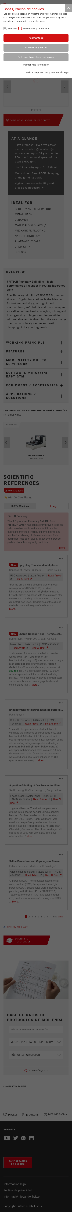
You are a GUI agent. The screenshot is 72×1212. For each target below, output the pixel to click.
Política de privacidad (37, 72)
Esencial (12, 28)
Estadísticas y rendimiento (36, 28)
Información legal (60, 72)
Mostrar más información (36, 64)
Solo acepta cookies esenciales (36, 57)
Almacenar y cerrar (36, 47)
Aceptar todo (36, 37)
